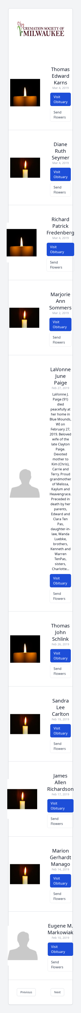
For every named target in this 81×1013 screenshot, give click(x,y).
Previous (26, 992)
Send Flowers (60, 115)
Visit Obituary (61, 99)
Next (57, 992)
